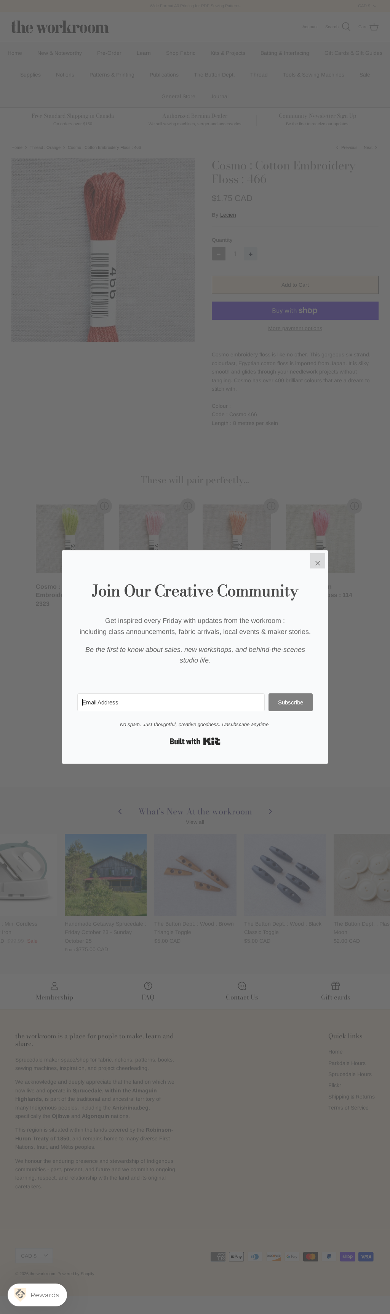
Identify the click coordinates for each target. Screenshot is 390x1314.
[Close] (317, 560)
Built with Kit (195, 741)
